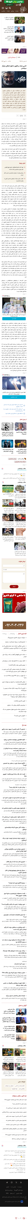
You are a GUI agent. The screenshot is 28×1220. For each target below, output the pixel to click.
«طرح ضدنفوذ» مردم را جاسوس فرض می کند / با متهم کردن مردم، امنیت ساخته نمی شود (9, 1028)
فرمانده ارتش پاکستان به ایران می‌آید (15, 996)
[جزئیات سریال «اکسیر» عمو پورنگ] (20, 426)
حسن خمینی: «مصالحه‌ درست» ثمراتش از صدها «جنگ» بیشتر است (15, 749)
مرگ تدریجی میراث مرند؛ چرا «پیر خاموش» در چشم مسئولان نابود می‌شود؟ (14, 696)
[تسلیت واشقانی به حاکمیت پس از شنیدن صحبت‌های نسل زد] (20, 444)
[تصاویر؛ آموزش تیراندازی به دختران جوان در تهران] (19, 38)
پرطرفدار (12, 633)
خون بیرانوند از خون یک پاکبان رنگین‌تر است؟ (13, 904)
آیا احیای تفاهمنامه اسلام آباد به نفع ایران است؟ (15, 916)
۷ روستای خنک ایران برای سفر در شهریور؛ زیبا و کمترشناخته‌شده (13, 410)
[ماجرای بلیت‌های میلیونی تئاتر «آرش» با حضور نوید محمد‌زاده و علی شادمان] (7, 426)
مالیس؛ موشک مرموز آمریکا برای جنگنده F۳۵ (13, 973)
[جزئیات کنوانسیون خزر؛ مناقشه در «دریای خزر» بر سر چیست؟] (21, 1037)
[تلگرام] (7, 1182)
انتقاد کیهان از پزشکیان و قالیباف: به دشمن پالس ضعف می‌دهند (14, 984)
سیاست (16, 11)
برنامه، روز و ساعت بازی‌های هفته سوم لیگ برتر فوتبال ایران (14, 952)
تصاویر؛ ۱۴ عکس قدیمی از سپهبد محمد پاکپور (13, 729)
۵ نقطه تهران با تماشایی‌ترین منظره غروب (14, 413)
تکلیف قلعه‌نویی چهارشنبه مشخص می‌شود (14, 740)
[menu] (3, 8)
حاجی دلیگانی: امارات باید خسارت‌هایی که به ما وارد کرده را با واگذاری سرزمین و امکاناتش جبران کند (14, 648)
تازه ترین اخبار (22, 633)
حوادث (8, 11)
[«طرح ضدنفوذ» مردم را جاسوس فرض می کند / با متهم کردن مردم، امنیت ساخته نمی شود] (21, 1029)
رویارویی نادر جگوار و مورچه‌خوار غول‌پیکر (9, 18)
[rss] (21, 1182)
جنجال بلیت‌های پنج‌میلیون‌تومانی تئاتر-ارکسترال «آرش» (15, 871)
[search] (10, 8)
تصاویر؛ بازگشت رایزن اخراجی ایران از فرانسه (16, 1125)
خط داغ (24, 725)
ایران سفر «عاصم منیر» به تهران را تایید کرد (14, 798)
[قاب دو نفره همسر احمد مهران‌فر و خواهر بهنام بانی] (7, 444)
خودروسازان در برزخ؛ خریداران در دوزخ (15, 642)
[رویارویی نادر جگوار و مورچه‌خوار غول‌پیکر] (19, 20)
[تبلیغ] (14, 3)
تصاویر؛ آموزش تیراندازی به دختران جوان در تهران (9, 38)
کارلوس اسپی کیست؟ (19, 716)
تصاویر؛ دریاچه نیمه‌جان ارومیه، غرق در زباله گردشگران (14, 839)
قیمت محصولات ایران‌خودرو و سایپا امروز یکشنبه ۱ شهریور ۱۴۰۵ (15, 894)
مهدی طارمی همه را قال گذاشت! (17, 665)
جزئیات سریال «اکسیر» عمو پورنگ (21, 433)
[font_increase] (25, 115)
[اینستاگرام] (12, 1182)
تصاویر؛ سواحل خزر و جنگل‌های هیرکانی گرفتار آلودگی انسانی (15, 850)
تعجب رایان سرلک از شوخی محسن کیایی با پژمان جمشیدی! (13, 180)
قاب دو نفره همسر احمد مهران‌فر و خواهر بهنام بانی (8, 451)
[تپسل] (3, 296)
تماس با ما (13, 1187)
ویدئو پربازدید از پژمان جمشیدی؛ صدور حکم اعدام (13, 174)
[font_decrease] (17, 115)
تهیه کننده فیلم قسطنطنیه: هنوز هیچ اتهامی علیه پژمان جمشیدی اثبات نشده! (14, 168)
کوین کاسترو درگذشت (19, 701)
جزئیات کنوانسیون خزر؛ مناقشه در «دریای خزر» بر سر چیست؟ (8, 1037)
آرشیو (7, 1187)
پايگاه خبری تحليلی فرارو (10, 1197)
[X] (16, 1182)
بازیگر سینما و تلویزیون (20, 462)
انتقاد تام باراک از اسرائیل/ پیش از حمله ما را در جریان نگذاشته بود (14, 941)
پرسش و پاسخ (8, 1190)
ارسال (14, 587)
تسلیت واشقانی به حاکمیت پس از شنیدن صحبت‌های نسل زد (21, 451)
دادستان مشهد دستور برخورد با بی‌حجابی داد (13, 817)
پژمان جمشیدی (12, 459)
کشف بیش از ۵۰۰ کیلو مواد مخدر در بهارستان (13, 661)
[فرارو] (23, 9)
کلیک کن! (14, 319)
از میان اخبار (23, 420)
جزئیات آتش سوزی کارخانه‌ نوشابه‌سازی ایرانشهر (15, 828)
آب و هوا (12, 1193)
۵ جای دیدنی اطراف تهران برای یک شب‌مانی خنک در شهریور (13, 405)
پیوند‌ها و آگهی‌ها (18, 1190)
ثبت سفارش (14, 397)
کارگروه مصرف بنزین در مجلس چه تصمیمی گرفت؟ (14, 764)
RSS (7, 1193)
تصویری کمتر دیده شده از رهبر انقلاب (15, 862)
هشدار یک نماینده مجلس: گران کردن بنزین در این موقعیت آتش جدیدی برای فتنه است (14, 670)
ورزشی (12, 11)
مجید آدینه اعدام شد (19, 964)
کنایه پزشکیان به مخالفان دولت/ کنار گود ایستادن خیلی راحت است (15, 928)
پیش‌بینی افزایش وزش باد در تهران (16, 705)
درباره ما (20, 1187)
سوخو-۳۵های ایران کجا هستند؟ (17, 883)
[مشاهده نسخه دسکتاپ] (6, 8)
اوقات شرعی (19, 1193)
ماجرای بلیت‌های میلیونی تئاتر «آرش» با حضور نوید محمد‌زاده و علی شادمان (7, 434)
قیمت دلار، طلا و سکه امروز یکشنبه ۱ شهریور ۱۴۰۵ (14, 775)
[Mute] (6, 388)
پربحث (4, 633)
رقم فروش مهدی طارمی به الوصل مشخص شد (13, 808)
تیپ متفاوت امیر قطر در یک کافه (19, 1139)
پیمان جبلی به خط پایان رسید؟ (17, 787)
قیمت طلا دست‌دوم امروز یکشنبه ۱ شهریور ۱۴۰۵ (15, 1135)
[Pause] (4, 388)
